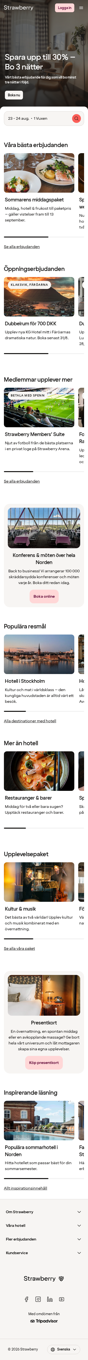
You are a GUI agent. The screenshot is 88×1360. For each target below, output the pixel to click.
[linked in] (50, 1299)
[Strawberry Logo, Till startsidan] (18, 7)
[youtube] (62, 1299)
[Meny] (81, 8)
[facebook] (26, 1299)
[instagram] (38, 1299)
